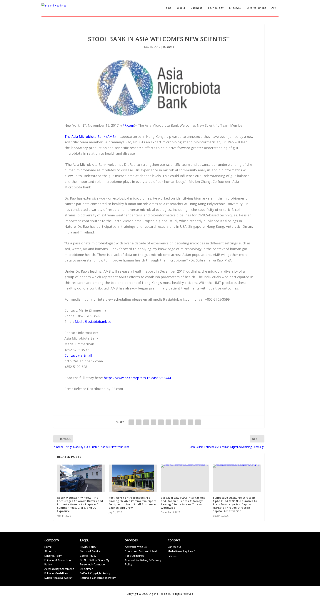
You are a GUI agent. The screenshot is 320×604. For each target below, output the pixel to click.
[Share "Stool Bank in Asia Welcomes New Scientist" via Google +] (146, 422)
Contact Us (174, 547)
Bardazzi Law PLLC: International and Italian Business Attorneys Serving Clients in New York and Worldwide (183, 503)
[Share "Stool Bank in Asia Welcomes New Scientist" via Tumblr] (153, 422)
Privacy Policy (88, 547)
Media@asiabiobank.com (94, 321)
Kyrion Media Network (57, 578)
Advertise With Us (136, 547)
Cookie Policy (88, 555)
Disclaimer (86, 569)
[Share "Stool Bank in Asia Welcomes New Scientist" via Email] (190, 422)
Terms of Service (90, 551)
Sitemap (173, 556)
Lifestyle (235, 7)
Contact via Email (78, 355)
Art (273, 7)
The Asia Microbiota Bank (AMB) (90, 136)
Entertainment (256, 7)
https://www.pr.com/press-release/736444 (137, 378)
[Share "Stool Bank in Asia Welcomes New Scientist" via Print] (198, 422)
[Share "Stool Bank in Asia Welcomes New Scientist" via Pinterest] (161, 422)
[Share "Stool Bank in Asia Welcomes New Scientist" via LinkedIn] (168, 422)
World (181, 7)
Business (196, 7)
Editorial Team (53, 555)
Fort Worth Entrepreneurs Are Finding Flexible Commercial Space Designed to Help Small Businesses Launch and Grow (133, 503)
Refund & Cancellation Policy (98, 578)
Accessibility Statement (59, 569)
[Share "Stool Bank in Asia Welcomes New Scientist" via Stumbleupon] (183, 422)
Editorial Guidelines (56, 573)
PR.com (128, 125)
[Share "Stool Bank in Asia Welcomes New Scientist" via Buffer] (175, 422)
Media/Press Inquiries (181, 551)
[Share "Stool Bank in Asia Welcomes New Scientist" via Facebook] (131, 422)
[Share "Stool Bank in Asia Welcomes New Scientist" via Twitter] (138, 422)
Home (167, 7)
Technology (216, 7)
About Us (50, 551)
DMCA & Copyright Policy (95, 573)
